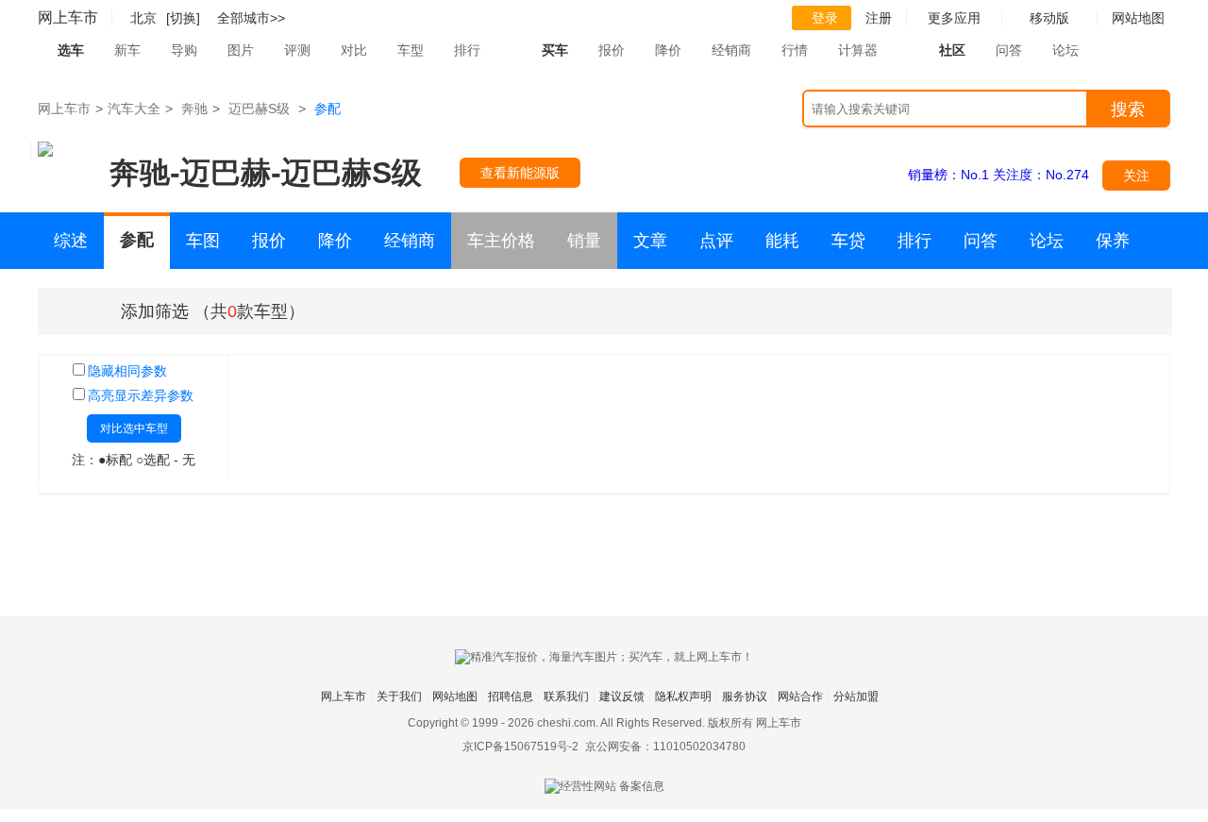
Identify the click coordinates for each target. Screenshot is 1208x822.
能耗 (782, 240)
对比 (354, 50)
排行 (467, 50)
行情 (794, 50)
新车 (127, 50)
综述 (71, 240)
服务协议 (744, 696)
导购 (184, 50)
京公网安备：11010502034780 (665, 746)
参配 (137, 239)
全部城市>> (251, 17)
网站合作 (800, 696)
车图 (203, 240)
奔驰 (194, 108)
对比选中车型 (134, 428)
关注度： (1041, 174)
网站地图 (455, 696)
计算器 (858, 50)
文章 (650, 240)
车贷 (848, 240)
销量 (584, 240)
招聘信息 (510, 696)
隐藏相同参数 (127, 370)
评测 (297, 50)
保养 (1113, 240)
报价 (611, 50)
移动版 (1049, 17)
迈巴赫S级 (259, 108)
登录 (825, 17)
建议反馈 (622, 696)
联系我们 (566, 696)
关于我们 (399, 696)
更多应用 (954, 17)
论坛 (1065, 50)
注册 (878, 17)
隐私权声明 (683, 696)
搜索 (1128, 109)
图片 (240, 50)
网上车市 (68, 17)
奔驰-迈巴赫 (190, 173)
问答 (1009, 50)
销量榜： (948, 174)
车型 (410, 50)
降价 (668, 50)
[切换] (183, 17)
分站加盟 (856, 696)
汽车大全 (134, 108)
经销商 (731, 50)
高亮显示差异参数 (140, 395)
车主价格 (501, 240)
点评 (716, 240)
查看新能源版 (520, 172)
